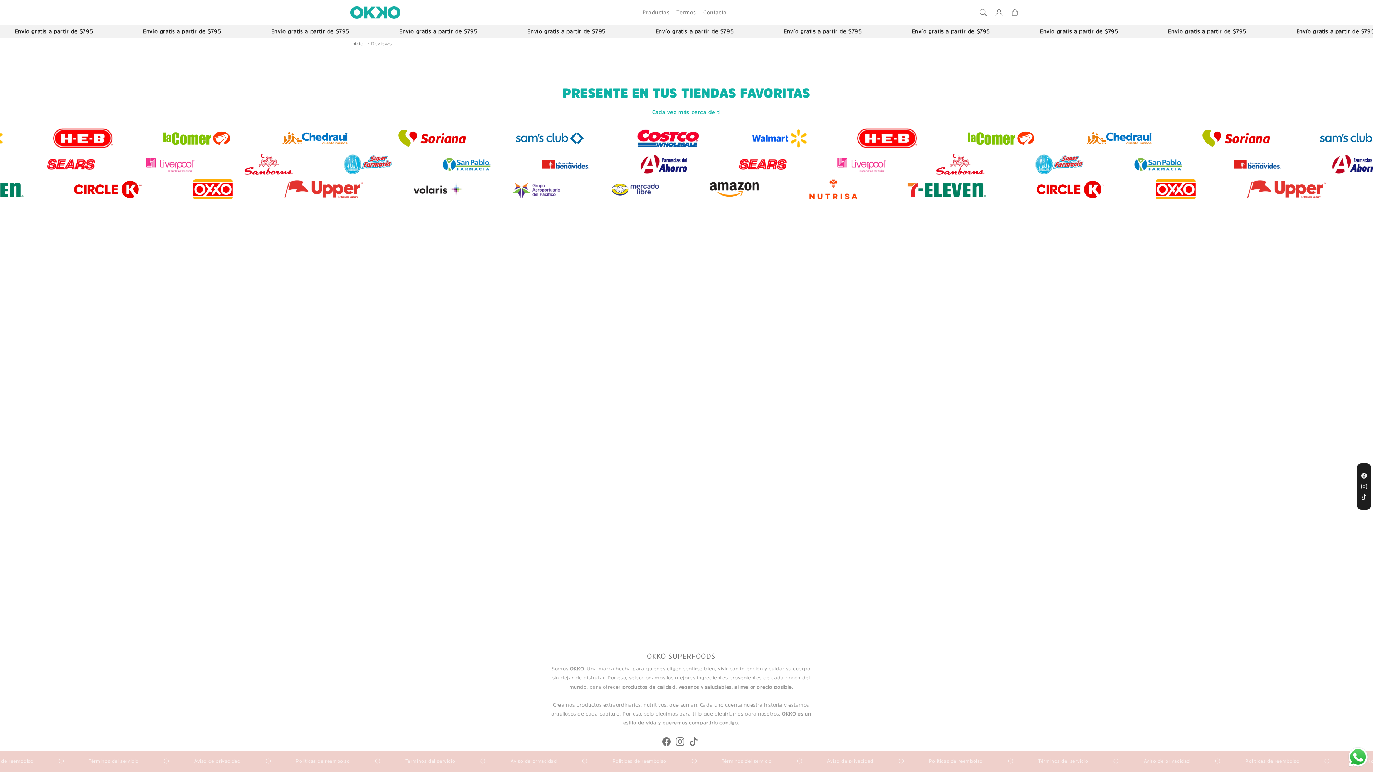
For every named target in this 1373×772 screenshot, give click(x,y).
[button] (983, 12)
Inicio (357, 43)
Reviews (381, 43)
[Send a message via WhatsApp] (1358, 757)
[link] (1258, 138)
